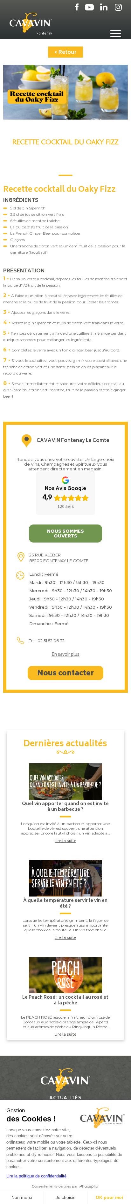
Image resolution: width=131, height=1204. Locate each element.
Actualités (65, 1098)
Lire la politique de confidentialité (36, 1176)
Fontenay (44, 33)
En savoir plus (65, 655)
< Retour (65, 52)
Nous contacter (65, 674)
